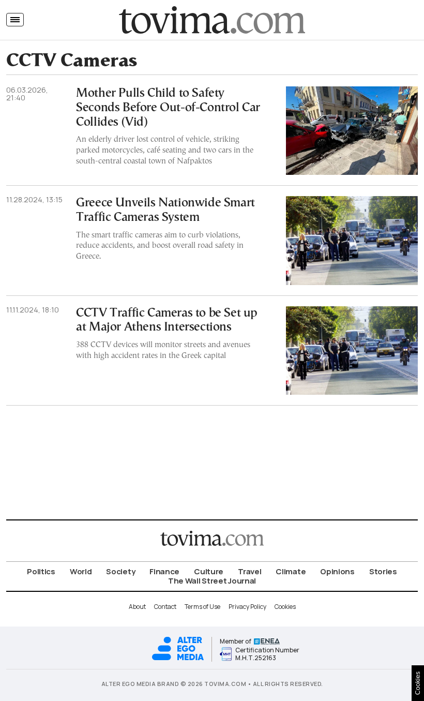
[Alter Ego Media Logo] (178, 659)
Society (120, 571)
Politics (41, 571)
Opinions (337, 571)
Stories (383, 571)
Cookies (285, 606)
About (137, 606)
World (81, 571)
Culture (208, 571)
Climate (291, 571)
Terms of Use (202, 606)
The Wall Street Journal (212, 580)
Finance (164, 571)
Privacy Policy (247, 606)
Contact (165, 606)
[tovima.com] (212, 20)
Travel (249, 571)
